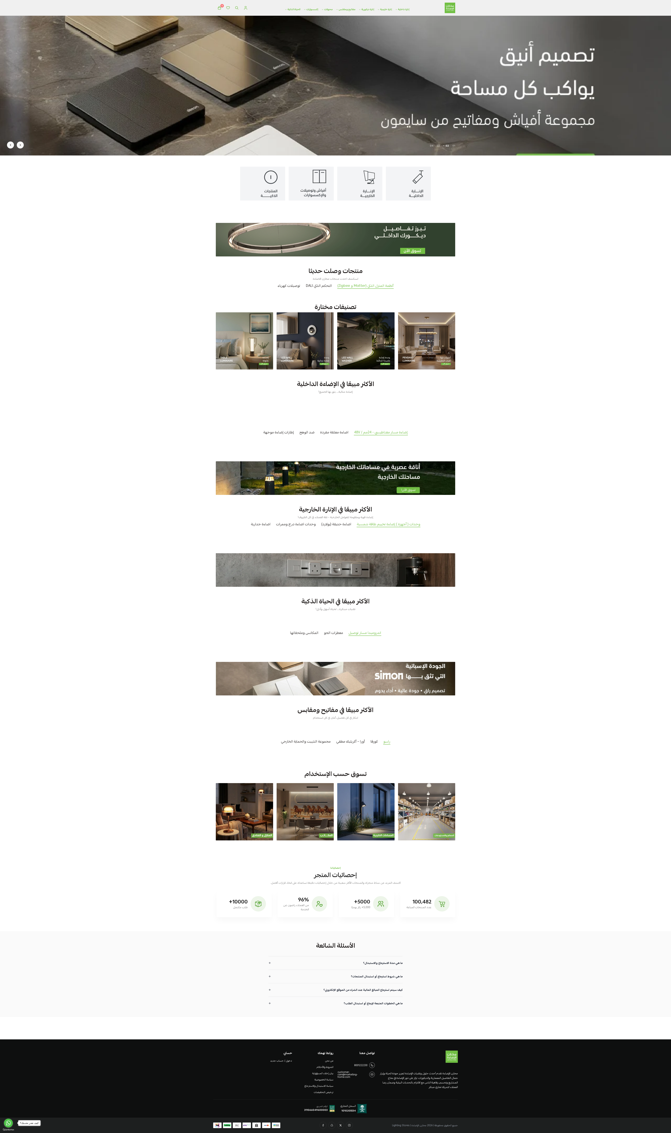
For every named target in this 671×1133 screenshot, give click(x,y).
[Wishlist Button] (228, 7)
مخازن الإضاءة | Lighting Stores (409, 1125)
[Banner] (426, 341)
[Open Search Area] (236, 7)
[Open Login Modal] (245, 7)
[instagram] (349, 1125)
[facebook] (323, 1125)
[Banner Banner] (335, 239)
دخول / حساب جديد (281, 1060)
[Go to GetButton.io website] (8, 1130)
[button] (453, 146)
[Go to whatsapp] (8, 1123)
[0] (219, 8)
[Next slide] (10, 144)
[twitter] (340, 1125)
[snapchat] (331, 1125)
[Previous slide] (20, 144)
